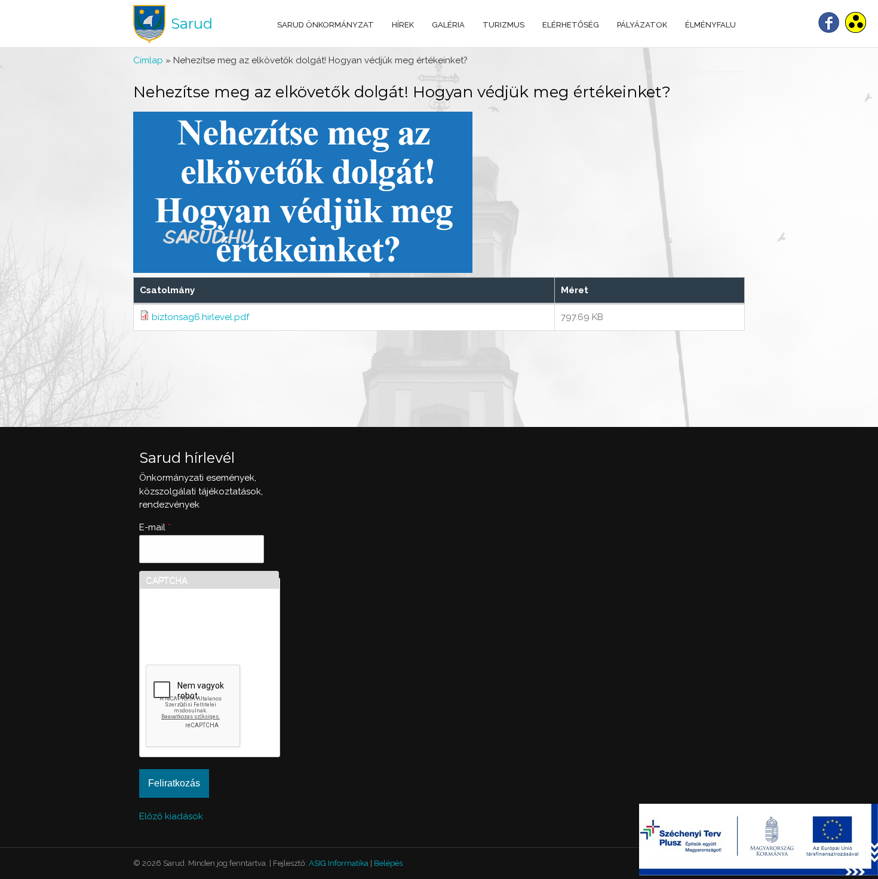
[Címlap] (149, 24)
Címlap (148, 60)
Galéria (448, 24)
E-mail (155, 527)
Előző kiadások (171, 816)
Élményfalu (710, 24)
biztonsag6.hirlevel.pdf (200, 317)
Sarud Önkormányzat (325, 24)
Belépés (388, 863)
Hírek (403, 24)
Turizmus (503, 24)
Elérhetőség (570, 24)
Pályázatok (642, 24)
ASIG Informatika (339, 863)
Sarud (192, 23)
